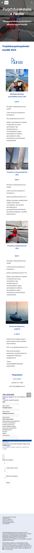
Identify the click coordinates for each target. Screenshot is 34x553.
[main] (17, 16)
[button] (2, 2)
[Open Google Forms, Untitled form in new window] (28, 395)
